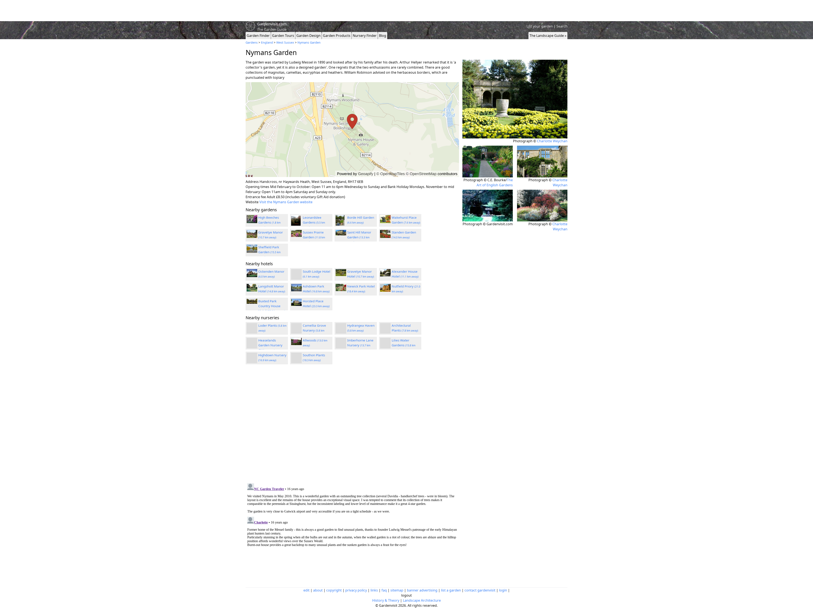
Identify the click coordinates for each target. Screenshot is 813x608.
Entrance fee (256, 197)
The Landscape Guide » (548, 35)
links (374, 590)
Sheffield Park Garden (269, 252)
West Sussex (285, 42)
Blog (382, 35)
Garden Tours (283, 35)
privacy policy (356, 590)
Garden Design (308, 35)
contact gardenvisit (480, 590)
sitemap (396, 590)
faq (384, 590)
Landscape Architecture (422, 600)
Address (252, 181)
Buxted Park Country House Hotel (271, 306)
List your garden (540, 26)
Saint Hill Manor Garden (359, 237)
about (318, 590)
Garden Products (336, 35)
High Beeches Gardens (269, 222)
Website (252, 202)
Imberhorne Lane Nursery (360, 345)
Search (561, 26)
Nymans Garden (309, 42)
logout (406, 595)
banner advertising (422, 590)
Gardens (252, 42)
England (267, 42)
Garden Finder (258, 35)
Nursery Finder (365, 35)
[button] (352, 129)
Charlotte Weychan (552, 141)
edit (306, 590)
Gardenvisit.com (272, 23)
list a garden (451, 590)
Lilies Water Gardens (403, 345)
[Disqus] (352, 424)
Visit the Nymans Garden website (285, 202)
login (503, 590)
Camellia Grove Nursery (314, 330)
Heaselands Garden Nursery (270, 345)
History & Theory (385, 600)
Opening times (257, 186)
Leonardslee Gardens (314, 222)
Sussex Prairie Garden (314, 237)
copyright (334, 590)
